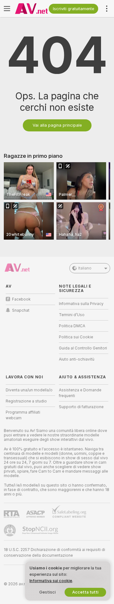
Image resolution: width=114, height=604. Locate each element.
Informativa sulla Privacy (81, 304)
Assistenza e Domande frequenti (80, 393)
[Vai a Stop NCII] (41, 530)
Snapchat (20, 310)
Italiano (85, 268)
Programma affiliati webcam (23, 415)
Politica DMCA (72, 326)
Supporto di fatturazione (81, 407)
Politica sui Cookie (76, 337)
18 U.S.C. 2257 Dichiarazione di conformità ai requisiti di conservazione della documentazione (54, 553)
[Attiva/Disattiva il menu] (7, 8)
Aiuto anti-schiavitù (76, 359)
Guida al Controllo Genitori (83, 348)
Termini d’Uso (72, 315)
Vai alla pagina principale (57, 125)
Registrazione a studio (26, 401)
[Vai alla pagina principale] (31, 8)
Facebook (21, 299)
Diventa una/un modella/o (29, 390)
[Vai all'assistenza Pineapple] (10, 530)
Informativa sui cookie (50, 580)
